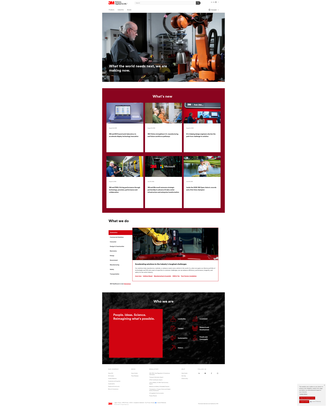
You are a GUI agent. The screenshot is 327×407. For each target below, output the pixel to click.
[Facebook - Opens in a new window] (211, 373)
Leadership (182, 319)
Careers (180, 328)
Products (111, 10)
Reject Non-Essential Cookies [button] (307, 398)
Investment (204, 319)
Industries (121, 10)
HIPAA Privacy (125, 402)
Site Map (183, 375)
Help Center (184, 373)
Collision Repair (148, 276)
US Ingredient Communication (156, 393)
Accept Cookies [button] (304, 401)
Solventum (127, 284)
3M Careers (111, 375)
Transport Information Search (156, 377)
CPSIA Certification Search (155, 379)
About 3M (110, 373)
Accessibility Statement (139, 402)
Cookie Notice (303, 394)
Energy (112, 255)
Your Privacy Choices (149, 402)
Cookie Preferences (161, 402)
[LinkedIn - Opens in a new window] (199, 373)
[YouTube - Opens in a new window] (205, 373)
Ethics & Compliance (113, 389)
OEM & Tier (176, 276)
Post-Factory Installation (189, 276)
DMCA (131, 402)
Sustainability (183, 338)
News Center (134, 373)
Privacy (119, 402)
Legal (115, 402)
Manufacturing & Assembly (162, 276)
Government (114, 260)
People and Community (114, 386)
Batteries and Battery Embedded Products (159, 386)
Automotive (113, 232)
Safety (112, 269)
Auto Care (138, 276)
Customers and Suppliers (114, 381)
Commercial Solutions (117, 237)
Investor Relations (112, 378)
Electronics (113, 251)
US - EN (213, 2)
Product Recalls (153, 395)
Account (214, 10)
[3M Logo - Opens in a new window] (118, 3)
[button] (315, 401)
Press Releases (134, 375)
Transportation (114, 274)
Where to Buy (184, 378)
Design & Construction (117, 246)
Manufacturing (114, 265)
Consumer (113, 242)
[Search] (198, 3)
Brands (129, 10)
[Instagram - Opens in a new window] (217, 373)
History (180, 348)
